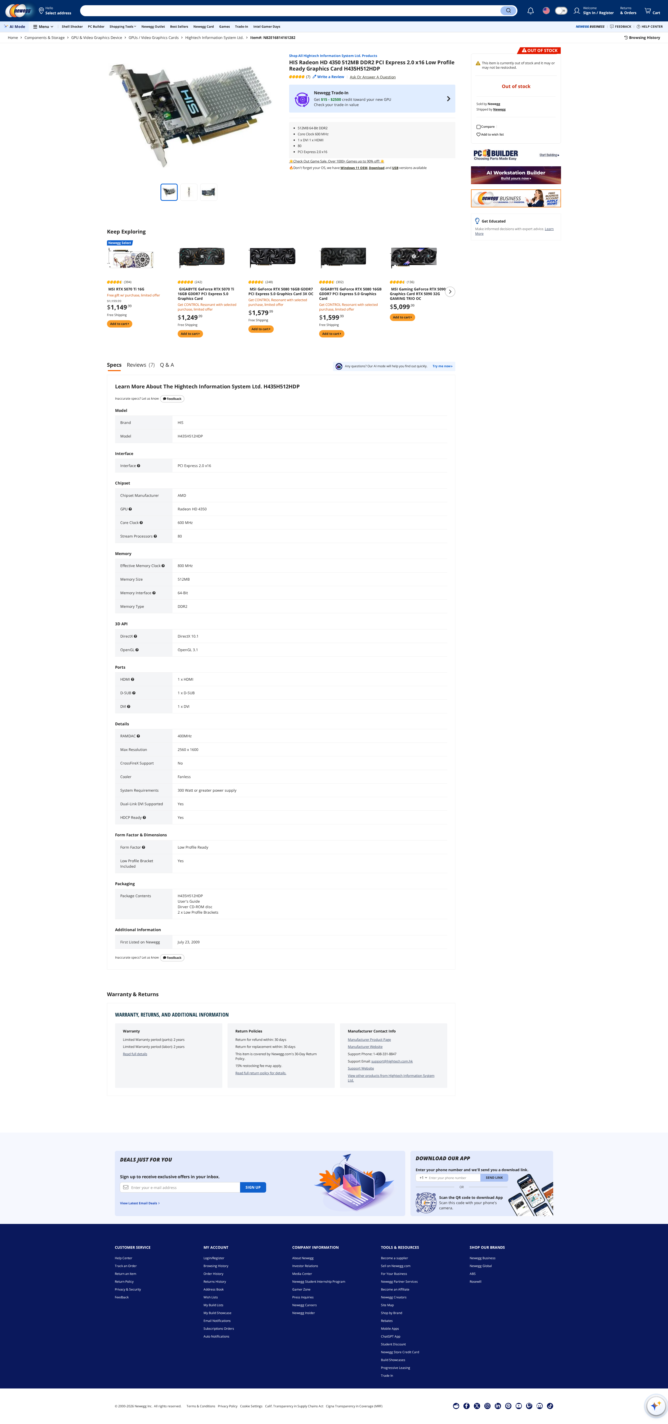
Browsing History (216, 1266)
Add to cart (119, 324)
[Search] (508, 10)
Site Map (387, 1305)
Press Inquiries (303, 1297)
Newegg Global (481, 1266)
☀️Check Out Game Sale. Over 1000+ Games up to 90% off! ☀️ (336, 161)
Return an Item (125, 1273)
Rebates (387, 1320)
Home (13, 37)
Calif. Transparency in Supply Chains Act (294, 1406)
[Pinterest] (508, 1405)
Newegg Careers (304, 1305)
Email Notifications (217, 1320)
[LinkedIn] (498, 1405)
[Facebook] (466, 1405)
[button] (55, 11)
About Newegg (303, 1258)
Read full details (135, 1054)
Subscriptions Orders (219, 1328)
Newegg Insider (303, 1313)
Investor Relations (305, 1266)
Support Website (361, 1068)
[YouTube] (518, 1405)
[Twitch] (529, 1405)
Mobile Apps (390, 1328)
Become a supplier (394, 1258)
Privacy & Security (128, 1289)
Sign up (253, 1187)
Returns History (215, 1281)
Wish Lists (211, 1297)
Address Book (214, 1289)
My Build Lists (213, 1305)
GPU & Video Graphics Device (96, 37)
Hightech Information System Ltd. (214, 37)
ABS (473, 1273)
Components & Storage (45, 37)
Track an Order (126, 1266)
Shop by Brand (391, 1313)
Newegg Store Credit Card (400, 1352)
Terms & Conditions (201, 1406)
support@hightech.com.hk (392, 1061)
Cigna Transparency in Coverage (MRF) (354, 1406)
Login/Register (214, 1258)
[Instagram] (487, 1405)
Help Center (123, 1258)
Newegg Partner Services (399, 1281)
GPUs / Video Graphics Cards (154, 37)
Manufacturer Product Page (369, 1039)
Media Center (302, 1273)
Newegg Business (483, 1258)
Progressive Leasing (395, 1367)
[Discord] (539, 1405)
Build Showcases (393, 1360)
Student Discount (393, 1344)
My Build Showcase (217, 1313)
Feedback (173, 398)
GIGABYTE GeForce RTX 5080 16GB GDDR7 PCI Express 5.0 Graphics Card (350, 294)
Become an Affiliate (395, 1289)
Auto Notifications (216, 1336)
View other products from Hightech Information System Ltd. (391, 1078)
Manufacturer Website (365, 1046)
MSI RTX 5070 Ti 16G (126, 289)
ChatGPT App (390, 1336)
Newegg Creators (394, 1297)
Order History (213, 1273)
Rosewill (475, 1281)
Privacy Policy (227, 1406)
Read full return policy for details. (260, 1073)
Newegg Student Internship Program (318, 1281)
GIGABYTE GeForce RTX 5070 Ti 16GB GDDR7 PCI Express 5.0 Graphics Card (206, 294)
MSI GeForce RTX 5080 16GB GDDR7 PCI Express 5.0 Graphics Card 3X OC (280, 291)
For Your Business (394, 1273)
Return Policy (124, 1281)
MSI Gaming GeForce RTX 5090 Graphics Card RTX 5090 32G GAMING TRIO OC (418, 294)
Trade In (387, 1375)
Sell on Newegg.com (395, 1266)
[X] (477, 1405)
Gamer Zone (301, 1289)
